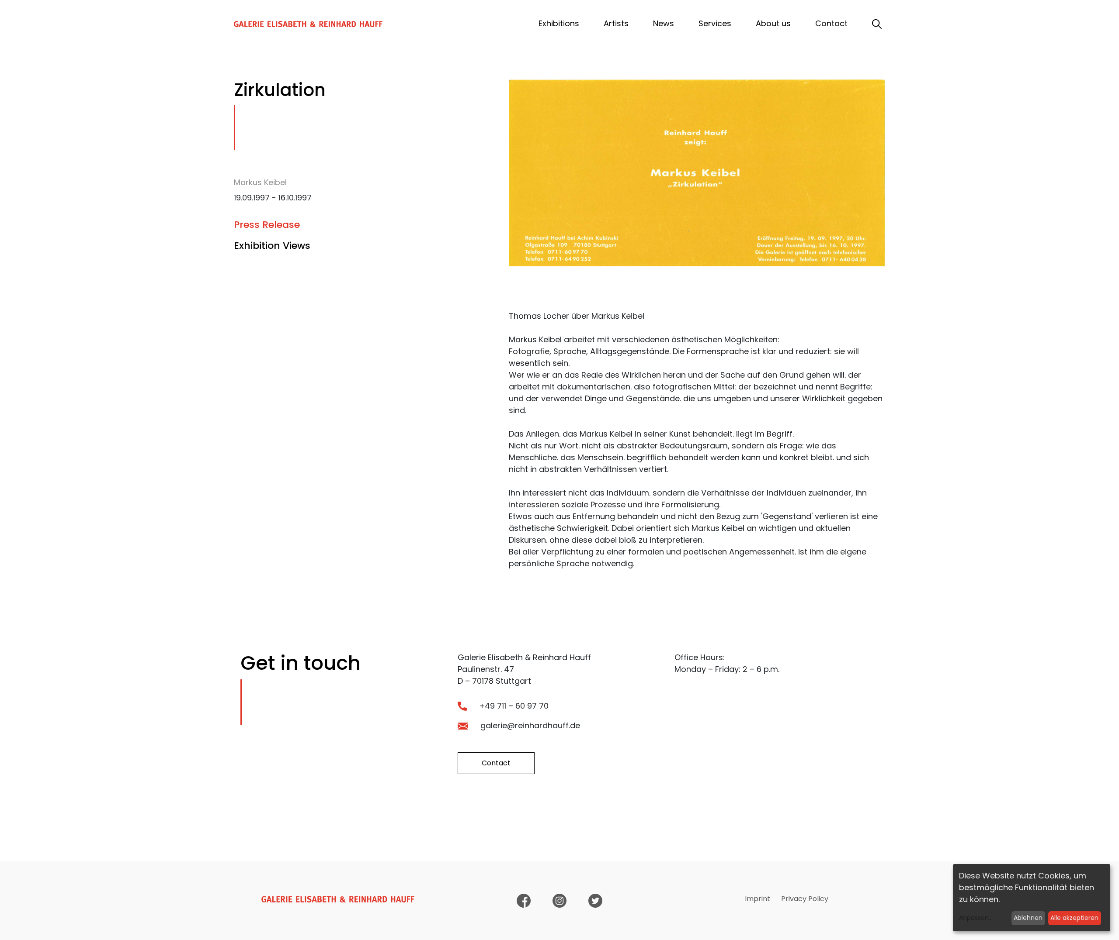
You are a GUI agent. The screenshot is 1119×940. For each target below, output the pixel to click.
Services (715, 23)
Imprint (757, 899)
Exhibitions (559, 23)
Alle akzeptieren (1074, 917)
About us (773, 23)
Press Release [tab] (267, 224)
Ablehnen (1028, 917)
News (663, 23)
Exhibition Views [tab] (272, 245)
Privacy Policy (804, 899)
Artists (616, 23)
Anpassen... (976, 917)
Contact (831, 23)
